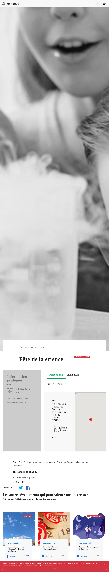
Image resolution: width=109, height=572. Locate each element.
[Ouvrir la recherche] (98, 3)
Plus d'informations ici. (46, 566)
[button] (91, 420)
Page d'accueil (20, 347)
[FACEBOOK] (27, 488)
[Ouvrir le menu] (104, 3)
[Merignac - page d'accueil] (54, 3)
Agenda (26, 348)
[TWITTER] (20, 488)
